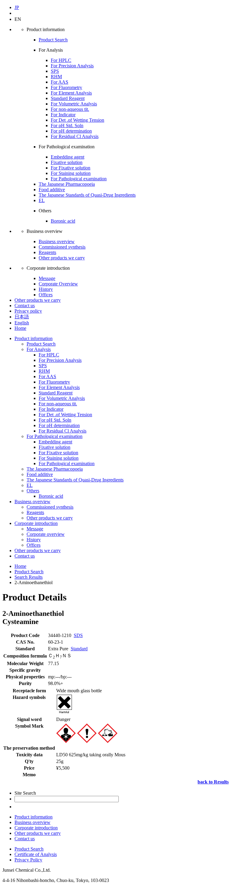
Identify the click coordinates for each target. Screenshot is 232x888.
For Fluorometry (66, 87)
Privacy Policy (28, 859)
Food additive (52, 189)
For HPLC (61, 60)
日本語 (21, 316)
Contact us (24, 305)
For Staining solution (71, 173)
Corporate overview (46, 534)
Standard (79, 648)
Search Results (28, 577)
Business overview (57, 241)
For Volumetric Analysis (74, 103)
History (46, 289)
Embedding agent (67, 156)
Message (47, 278)
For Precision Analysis (72, 65)
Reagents (47, 252)
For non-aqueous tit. (70, 109)
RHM (56, 76)
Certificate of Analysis (35, 854)
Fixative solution (66, 162)
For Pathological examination (79, 178)
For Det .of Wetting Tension (77, 120)
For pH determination (71, 131)
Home (20, 328)
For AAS (59, 82)
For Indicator (63, 114)
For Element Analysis (71, 92)
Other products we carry (62, 257)
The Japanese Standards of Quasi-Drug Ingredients (87, 195)
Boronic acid (63, 221)
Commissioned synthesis (62, 246)
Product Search (53, 39)
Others (33, 490)
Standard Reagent (68, 98)
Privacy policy (28, 311)
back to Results (213, 781)
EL (42, 200)
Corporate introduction (36, 523)
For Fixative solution (70, 167)
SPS (55, 71)
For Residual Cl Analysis (74, 136)
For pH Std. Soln (67, 125)
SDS (78, 635)
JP (16, 7)
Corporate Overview (58, 283)
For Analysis (39, 349)
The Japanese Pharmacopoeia (67, 184)
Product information (33, 338)
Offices (46, 294)
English (21, 322)
